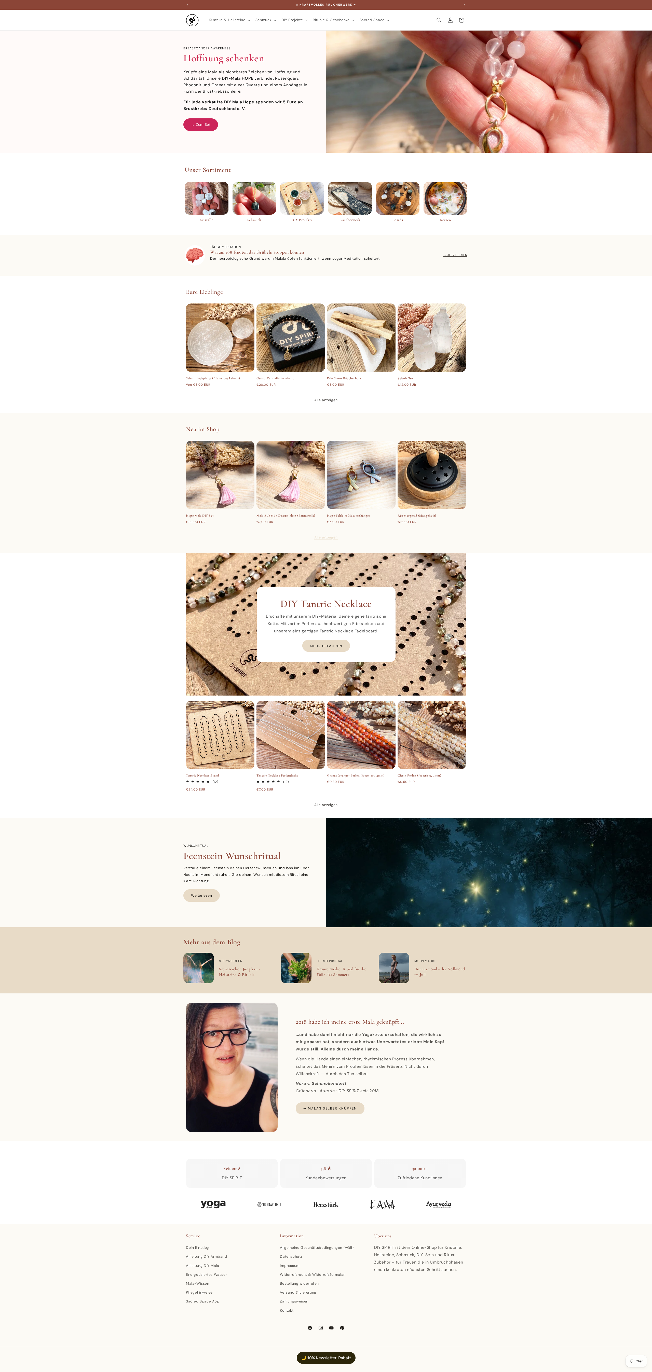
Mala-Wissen (197, 1283)
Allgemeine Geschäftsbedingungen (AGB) (317, 1247)
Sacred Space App (203, 1301)
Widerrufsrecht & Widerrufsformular (312, 1274)
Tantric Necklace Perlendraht (277, 775)
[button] (229, 20)
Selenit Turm (407, 378)
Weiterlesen (201, 895)
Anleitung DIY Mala (202, 1265)
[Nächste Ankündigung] (464, 5)
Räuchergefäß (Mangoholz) (417, 516)
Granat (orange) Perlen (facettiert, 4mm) (356, 775)
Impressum (289, 1265)
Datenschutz (291, 1256)
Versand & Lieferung (298, 1292)
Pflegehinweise (199, 1292)
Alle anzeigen (326, 400)
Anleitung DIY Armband (206, 1256)
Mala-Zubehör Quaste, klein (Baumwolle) (285, 516)
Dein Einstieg (197, 1247)
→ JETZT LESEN (455, 255)
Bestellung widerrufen (299, 1283)
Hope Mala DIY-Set (199, 516)
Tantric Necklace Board (202, 775)
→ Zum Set (200, 124)
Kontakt (286, 1310)
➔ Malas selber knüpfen (330, 1108)
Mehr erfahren (326, 646)
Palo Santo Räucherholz (344, 378)
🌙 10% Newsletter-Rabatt (326, 1357)
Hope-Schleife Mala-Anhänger (348, 516)
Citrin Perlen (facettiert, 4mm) (419, 775)
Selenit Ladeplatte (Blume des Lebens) (213, 378)
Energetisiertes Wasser (206, 1274)
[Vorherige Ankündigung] (187, 5)
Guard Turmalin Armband (275, 378)
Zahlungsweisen (294, 1301)
